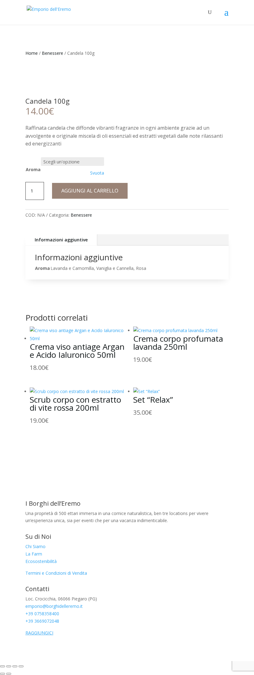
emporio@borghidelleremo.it (54, 606)
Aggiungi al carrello (89, 190)
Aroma (33, 169)
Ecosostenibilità (41, 561)
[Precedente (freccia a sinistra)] (2, 674)
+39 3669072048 (42, 621)
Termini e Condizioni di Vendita (56, 573)
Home (31, 53)
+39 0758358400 (42, 614)
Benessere (52, 53)
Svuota (97, 173)
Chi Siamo (35, 546)
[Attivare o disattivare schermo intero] (8, 666)
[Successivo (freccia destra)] (8, 674)
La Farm (33, 554)
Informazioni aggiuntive (61, 240)
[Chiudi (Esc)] (21, 666)
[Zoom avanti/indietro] (2, 666)
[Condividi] (14, 666)
